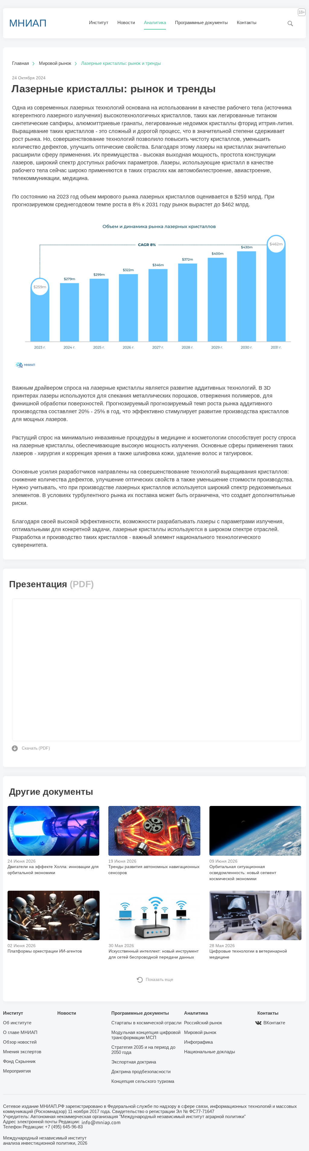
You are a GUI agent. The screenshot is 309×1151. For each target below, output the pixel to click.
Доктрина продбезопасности (140, 1071)
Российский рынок (203, 1022)
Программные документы (201, 22)
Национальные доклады (209, 1051)
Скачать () (36, 748)
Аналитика (155, 22)
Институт (98, 22)
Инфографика (198, 1042)
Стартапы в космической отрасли (146, 1022)
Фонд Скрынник (19, 1061)
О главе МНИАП (20, 1032)
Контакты (246, 22)
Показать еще (159, 979)
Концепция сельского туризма (142, 1081)
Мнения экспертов (22, 1051)
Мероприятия (17, 1070)
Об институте (17, 1022)
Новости (126, 22)
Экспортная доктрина (133, 1061)
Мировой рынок (200, 1032)
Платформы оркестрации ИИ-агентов (45, 951)
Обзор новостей (20, 1042)
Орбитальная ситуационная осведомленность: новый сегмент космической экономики (242, 872)
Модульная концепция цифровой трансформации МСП (145, 1035)
